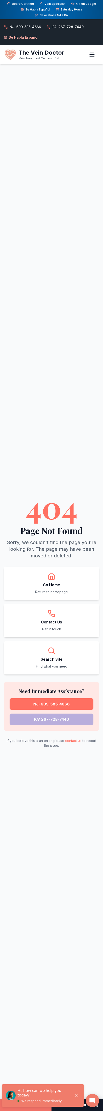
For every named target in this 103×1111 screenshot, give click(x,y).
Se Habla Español (23, 37)
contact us (73, 741)
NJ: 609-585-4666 (51, 704)
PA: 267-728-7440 (51, 719)
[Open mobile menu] (94, 54)
